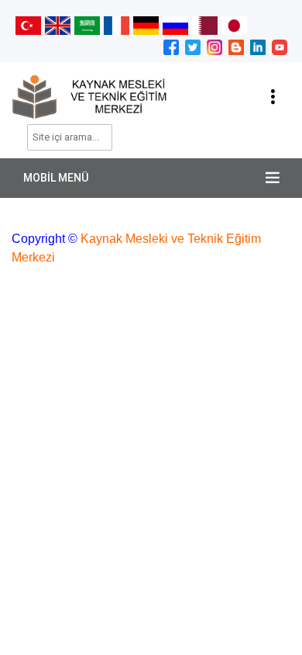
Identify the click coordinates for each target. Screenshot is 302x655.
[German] (146, 25)
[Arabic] (87, 25)
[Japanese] (234, 25)
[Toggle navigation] (272, 97)
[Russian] (175, 25)
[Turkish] (28, 25)
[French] (116, 25)
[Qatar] (205, 25)
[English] (57, 25)
